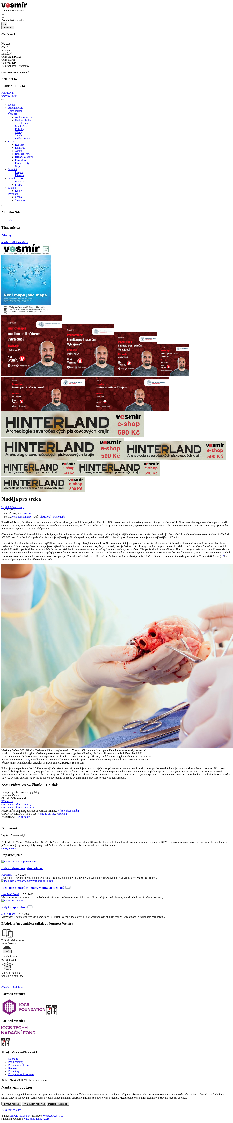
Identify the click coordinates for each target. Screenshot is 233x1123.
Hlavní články (23, 816)
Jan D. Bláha (8, 913)
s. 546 (26, 759)
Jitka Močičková (10, 894)
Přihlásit (7, 801)
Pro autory (20, 160)
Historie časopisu (24, 156)
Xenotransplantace (21, 516)
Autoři (18, 150)
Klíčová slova (22, 138)
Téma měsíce (15, 110)
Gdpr (18, 166)
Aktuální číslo (15, 107)
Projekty (19, 172)
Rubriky (19, 129)
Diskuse (19, 175)
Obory (18, 132)
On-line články (23, 120)
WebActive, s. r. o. (53, 1115)
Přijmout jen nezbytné (34, 1103)
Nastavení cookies (11, 1109)
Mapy (6, 235)
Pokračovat (7, 92)
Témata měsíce (23, 123)
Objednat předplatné (12, 987)
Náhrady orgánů (46, 813)
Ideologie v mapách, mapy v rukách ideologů (33, 887)
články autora (8, 848)
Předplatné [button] (14, 193)
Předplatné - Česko (18, 1065)
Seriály (19, 135)
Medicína (62, 813)
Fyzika (18, 184)
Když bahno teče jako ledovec (22, 868)
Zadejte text (7, 10)
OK (4, 24)
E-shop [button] (12, 187)
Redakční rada (23, 153)
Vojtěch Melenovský (12, 507)
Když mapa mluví (14, 907)
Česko (18, 196)
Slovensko (20, 200)
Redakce (19, 144)
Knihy (18, 190)
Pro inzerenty (22, 163)
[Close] (2, 42)
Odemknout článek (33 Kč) (17, 804)
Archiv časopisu (23, 116)
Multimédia (21, 126)
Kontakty (20, 147)
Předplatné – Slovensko (21, 1074)
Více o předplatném (70, 810)
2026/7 (7, 220)
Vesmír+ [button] (12, 169)
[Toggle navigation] (2, 99)
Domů (11, 104)
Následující (59, 516)
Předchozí (45, 516)
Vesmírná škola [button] (16, 178)
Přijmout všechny (11, 1103)
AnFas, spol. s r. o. (20, 1115)
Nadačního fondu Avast (36, 1118)
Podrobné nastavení (58, 1103)
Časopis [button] (12, 113)
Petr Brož (6, 874)
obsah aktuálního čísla (14, 242)
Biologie (19, 181)
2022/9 (27, 513)
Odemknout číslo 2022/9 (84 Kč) (20, 807)
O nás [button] (11, 141)
